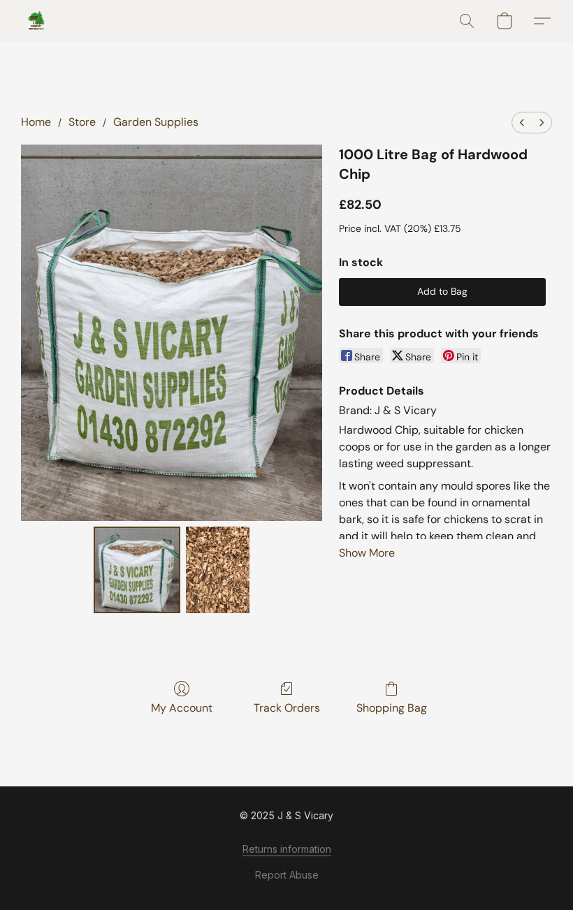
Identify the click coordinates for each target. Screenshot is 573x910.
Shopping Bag (391, 707)
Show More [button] (367, 552)
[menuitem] (522, 122)
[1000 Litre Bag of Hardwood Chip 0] (137, 570)
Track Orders (287, 707)
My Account (181, 707)
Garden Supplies (155, 122)
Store (82, 122)
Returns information (286, 849)
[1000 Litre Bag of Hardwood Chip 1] (217, 570)
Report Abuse (287, 875)
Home (36, 122)
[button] (36, 21)
